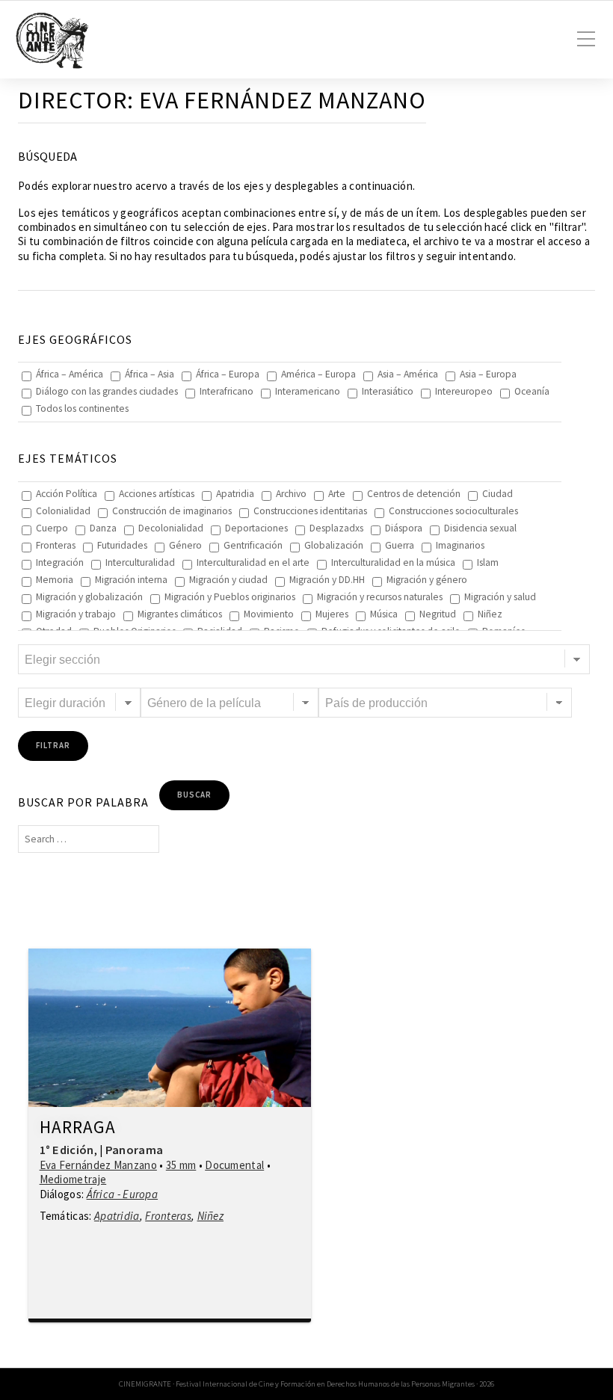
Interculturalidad (140, 562)
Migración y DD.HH (327, 579)
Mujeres (331, 614)
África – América (69, 374)
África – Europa (227, 374)
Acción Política (66, 493)
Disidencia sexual (480, 528)
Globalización (333, 545)
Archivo (291, 493)
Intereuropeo (464, 391)
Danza (103, 528)
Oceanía (531, 391)
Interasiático (387, 391)
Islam (488, 562)
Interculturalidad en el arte (253, 562)
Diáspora (403, 528)
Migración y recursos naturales (380, 596)
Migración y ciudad (228, 579)
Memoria (54, 579)
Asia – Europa (488, 374)
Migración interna (131, 579)
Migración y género (426, 579)
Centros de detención (413, 493)
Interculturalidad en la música (393, 562)
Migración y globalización (89, 596)
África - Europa (122, 1194)
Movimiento (269, 614)
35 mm (181, 1165)
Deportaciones (256, 528)
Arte (336, 493)
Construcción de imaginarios (172, 511)
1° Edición (67, 1149)
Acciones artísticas (156, 493)
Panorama (134, 1149)
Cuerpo (52, 528)
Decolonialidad (170, 528)
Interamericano (307, 391)
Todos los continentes (82, 408)
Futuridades (122, 545)
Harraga (78, 1128)
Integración (60, 562)
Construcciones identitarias (310, 511)
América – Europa (318, 374)
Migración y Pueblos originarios (229, 596)
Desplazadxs (336, 528)
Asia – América (408, 374)
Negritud (437, 614)
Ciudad (497, 493)
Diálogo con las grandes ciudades (107, 391)
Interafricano (226, 391)
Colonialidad (63, 511)
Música (384, 614)
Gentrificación (253, 545)
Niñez (490, 614)
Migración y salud (500, 596)
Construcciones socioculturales (453, 511)
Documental (234, 1165)
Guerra (399, 545)
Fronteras (56, 545)
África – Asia (149, 374)
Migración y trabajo (76, 614)
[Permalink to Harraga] (169, 1028)
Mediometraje (73, 1179)
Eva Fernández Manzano (98, 1165)
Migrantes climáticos (180, 614)
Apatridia (235, 493)
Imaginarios (460, 545)
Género (185, 545)
